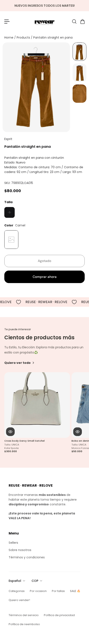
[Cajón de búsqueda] (74, 21)
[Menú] (7, 21)
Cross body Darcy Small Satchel (24, 440)
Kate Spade (11, 448)
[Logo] (44, 21)
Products (24, 37)
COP (35, 581)
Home (9, 37)
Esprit (8, 139)
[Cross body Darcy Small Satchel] (37, 405)
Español (15, 581)
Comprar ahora (45, 277)
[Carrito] (82, 21)
